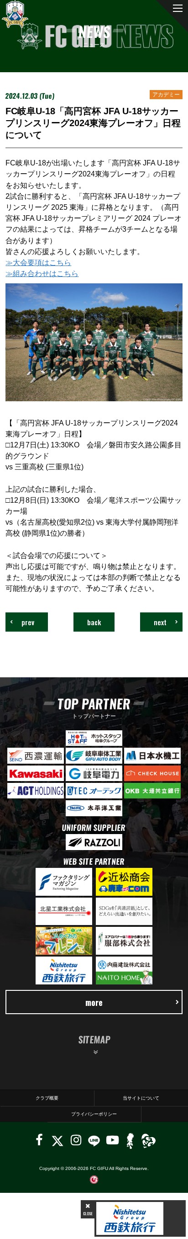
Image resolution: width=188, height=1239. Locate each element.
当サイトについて (141, 1098)
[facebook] (39, 1140)
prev (27, 622)
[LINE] (94, 1140)
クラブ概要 (47, 1098)
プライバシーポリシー (94, 1114)
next (160, 622)
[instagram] (76, 1140)
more (94, 1002)
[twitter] (57, 1140)
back (94, 622)
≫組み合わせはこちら (41, 273)
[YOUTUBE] (112, 1140)
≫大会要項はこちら (38, 262)
